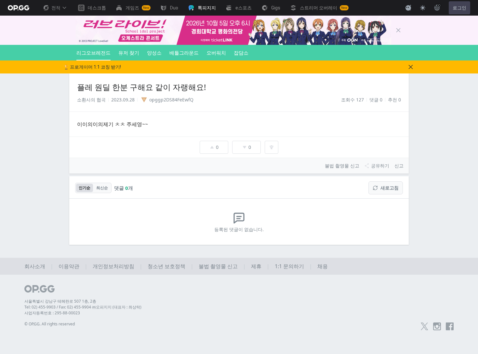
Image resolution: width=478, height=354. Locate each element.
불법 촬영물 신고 (218, 266)
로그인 (459, 7)
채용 (322, 266)
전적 (55, 7)
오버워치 (216, 52)
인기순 (84, 187)
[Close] (398, 30)
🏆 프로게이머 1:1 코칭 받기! (92, 67)
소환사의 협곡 (91, 100)
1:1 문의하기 (289, 266)
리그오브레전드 (93, 52)
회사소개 (34, 266)
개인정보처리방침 (113, 266)
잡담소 (241, 52)
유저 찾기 (128, 52)
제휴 (256, 266)
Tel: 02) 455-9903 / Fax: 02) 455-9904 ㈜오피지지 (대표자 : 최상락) (82, 307)
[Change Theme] (422, 7)
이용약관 (69, 266)
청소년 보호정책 (166, 266)
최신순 (102, 187)
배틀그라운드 (184, 52)
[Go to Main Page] (18, 8)
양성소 (154, 52)
